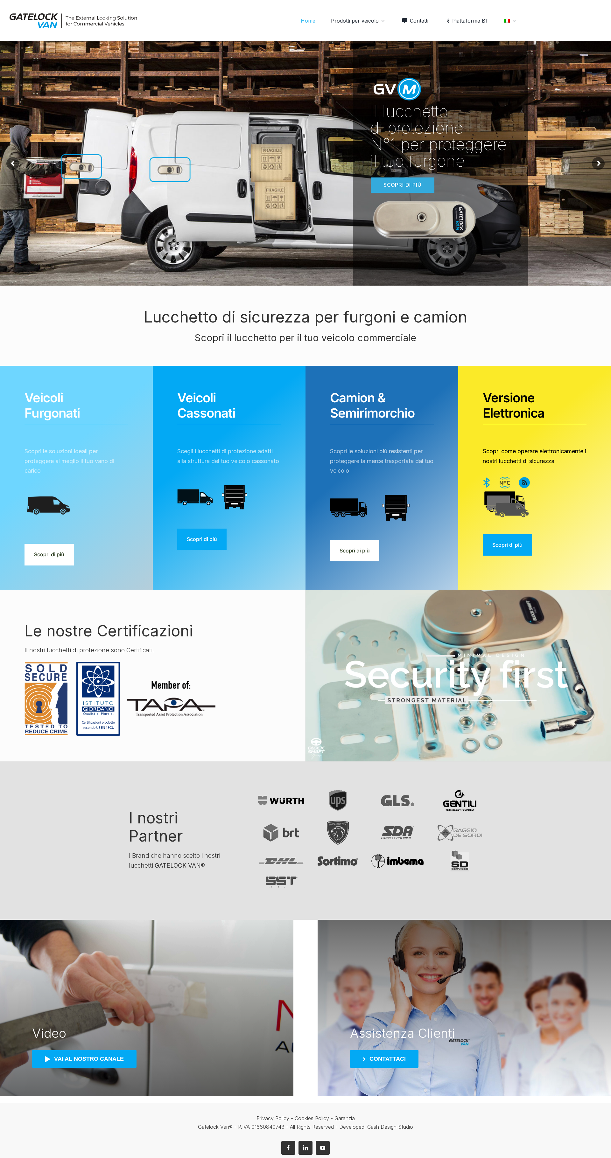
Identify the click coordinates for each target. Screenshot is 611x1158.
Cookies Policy (313, 1118)
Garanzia (344, 1118)
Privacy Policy (272, 1118)
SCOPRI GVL (134, 185)
